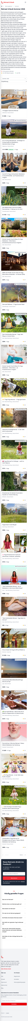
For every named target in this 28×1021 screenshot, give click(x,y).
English (7, 1013)
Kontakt (3, 979)
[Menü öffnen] (25, 2)
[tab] (12, 107)
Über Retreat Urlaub (6, 968)
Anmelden (16, 979)
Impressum (4, 982)
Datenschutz (4, 985)
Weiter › (21, 855)
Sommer (17, 6)
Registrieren (17, 976)
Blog (2, 988)
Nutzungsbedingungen (19, 982)
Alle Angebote (8, 6)
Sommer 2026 (5, 78)
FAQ (2, 976)
